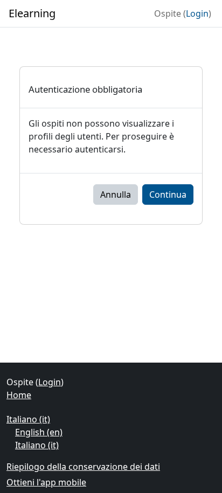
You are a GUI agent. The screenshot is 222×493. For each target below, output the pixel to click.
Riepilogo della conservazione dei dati (83, 467)
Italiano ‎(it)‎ (28, 419)
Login (197, 13)
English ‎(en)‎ (39, 432)
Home (18, 395)
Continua (167, 194)
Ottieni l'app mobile (46, 482)
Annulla (115, 194)
